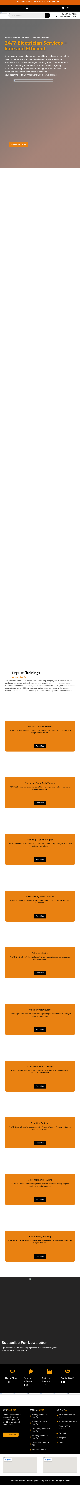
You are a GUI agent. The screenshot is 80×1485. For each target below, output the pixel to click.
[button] (27, 8)
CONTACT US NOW (18, 144)
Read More (40, 746)
